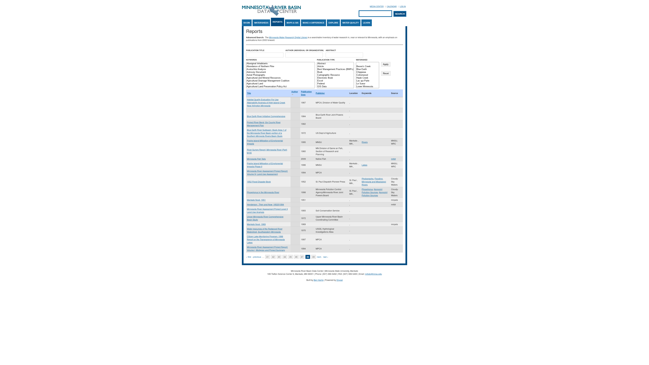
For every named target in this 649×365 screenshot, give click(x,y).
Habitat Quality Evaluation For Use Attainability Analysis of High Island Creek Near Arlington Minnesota (266, 102)
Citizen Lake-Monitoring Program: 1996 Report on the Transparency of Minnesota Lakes (266, 239)
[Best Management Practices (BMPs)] (335, 69)
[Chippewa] (367, 72)
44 (285, 256)
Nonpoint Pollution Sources (372, 191)
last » (325, 256)
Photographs (368, 178)
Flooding (379, 178)
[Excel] (335, 80)
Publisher (320, 93)
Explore (333, 23)
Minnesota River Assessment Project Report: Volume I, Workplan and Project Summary (267, 248)
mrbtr (393, 158)
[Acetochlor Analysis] (280, 69)
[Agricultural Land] (280, 83)
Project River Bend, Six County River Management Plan (264, 124)
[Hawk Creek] (367, 78)
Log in (403, 6)
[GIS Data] (335, 86)
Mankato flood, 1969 (256, 224)
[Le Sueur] (367, 83)
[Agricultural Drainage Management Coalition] (280, 80)
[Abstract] (335, 63)
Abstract (331, 50)
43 (279, 256)
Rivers (365, 142)
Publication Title (255, 50)
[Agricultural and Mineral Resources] (280, 78)
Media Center (377, 6)
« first (248, 256)
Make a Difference (313, 23)
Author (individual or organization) (304, 50)
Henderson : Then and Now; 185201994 (265, 204)
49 (313, 256)
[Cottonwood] (367, 75)
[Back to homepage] (271, 15)
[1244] (367, 63)
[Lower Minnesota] (367, 86)
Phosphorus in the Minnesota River (263, 192)
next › (319, 256)
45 (290, 256)
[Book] (335, 72)
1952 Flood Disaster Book (259, 181)
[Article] (335, 66)
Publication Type (326, 59)
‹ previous (256, 256)
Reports (277, 22)
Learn (366, 23)
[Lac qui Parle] (367, 80)
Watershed (361, 59)
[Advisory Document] (280, 72)
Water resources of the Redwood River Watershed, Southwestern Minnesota (264, 230)
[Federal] (335, 83)
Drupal (339, 279)
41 (267, 256)
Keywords (251, 59)
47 (302, 256)
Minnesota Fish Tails (256, 158)
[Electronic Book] (335, 78)
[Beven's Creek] (367, 66)
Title (249, 93)
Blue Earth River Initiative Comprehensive (266, 116)
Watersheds (261, 23)
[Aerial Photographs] (280, 75)
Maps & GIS (292, 23)
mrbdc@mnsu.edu (373, 273)
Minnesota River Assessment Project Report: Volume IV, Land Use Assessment (267, 172)
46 (296, 256)
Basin (247, 23)
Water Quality (350, 23)
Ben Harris (318, 279)
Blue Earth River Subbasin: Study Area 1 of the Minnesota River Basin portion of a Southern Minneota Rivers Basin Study (266, 132)
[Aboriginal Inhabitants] (280, 63)
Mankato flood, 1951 (256, 199)
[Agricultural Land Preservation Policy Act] (280, 86)
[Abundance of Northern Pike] (280, 66)
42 (273, 256)
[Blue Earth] (367, 69)
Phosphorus (367, 189)
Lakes (364, 164)
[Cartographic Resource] (335, 75)
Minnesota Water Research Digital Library (288, 37)
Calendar (392, 6)
